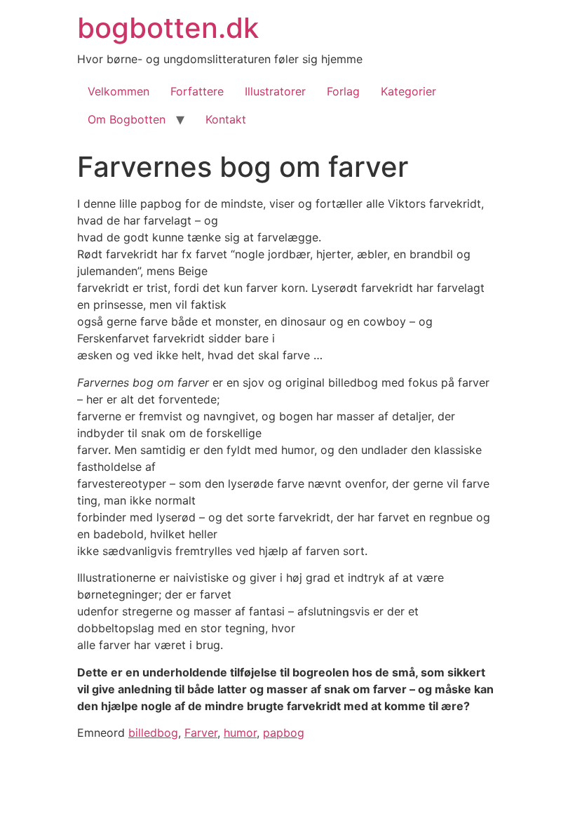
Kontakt (225, 119)
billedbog (153, 733)
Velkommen (118, 91)
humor (240, 733)
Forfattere (197, 91)
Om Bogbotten (126, 119)
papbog (283, 733)
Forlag (343, 91)
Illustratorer (275, 91)
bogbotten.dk (168, 28)
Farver (200, 733)
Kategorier (408, 91)
